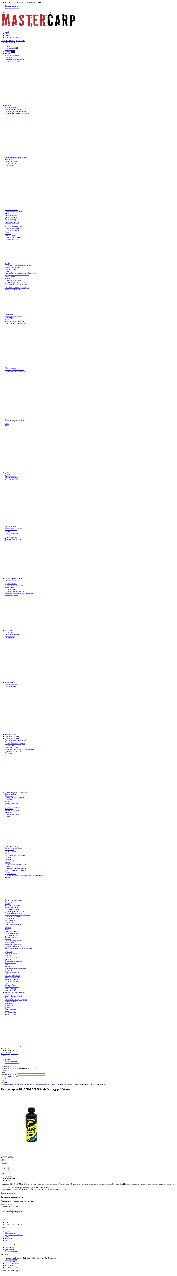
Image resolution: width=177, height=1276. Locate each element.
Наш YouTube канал (12, 37)
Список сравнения (11, 1061)
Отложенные (9, 1249)
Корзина (4, 1054)
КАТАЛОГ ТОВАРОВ (9, 42)
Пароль (3, 1074)
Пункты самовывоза (12, 8)
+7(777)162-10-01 (7, 41)
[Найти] (20, 1046)
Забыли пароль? (11, 1074)
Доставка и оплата (11, 6)
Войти (3, 1070)
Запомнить (6, 1082)
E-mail (3, 1072)
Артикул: (4, 1158)
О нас (7, 32)
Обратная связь (10, 1233)
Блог (6, 1240)
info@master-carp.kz (11, 1265)
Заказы (7, 1059)
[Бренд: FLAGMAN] (5, 1162)
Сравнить (11, 1170)
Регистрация (9, 1070)
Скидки (7, 35)
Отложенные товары (12, 1063)
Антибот (4, 1078)
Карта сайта (9, 1238)
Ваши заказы (9, 1247)
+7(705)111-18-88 (19, 41)
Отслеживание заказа (8, 1068)
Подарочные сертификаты (14, 1235)
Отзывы (8, 33)
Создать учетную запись (9, 1076)
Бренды (7, 1237)
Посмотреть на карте (12, 1267)
